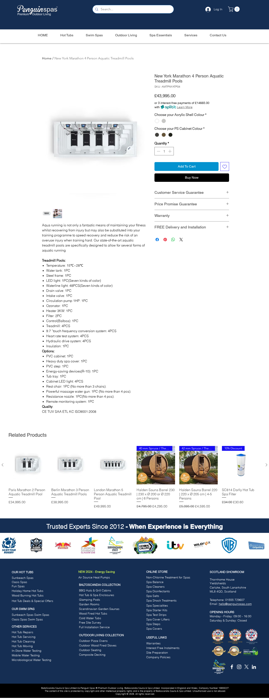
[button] (234, 9)
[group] (134, 479)
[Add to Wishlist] (224, 166)
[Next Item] (263, 545)
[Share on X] (181, 239)
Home (46, 58)
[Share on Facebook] (157, 239)
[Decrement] (158, 151)
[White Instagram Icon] (239, 667)
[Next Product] (266, 464)
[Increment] (170, 151)
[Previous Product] (2, 464)
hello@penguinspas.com (235, 604)
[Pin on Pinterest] (165, 239)
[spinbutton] (164, 151)
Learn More (185, 107)
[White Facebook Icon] (232, 667)
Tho (212, 579)
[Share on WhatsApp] (173, 239)
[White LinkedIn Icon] (254, 667)
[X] (246, 667)
